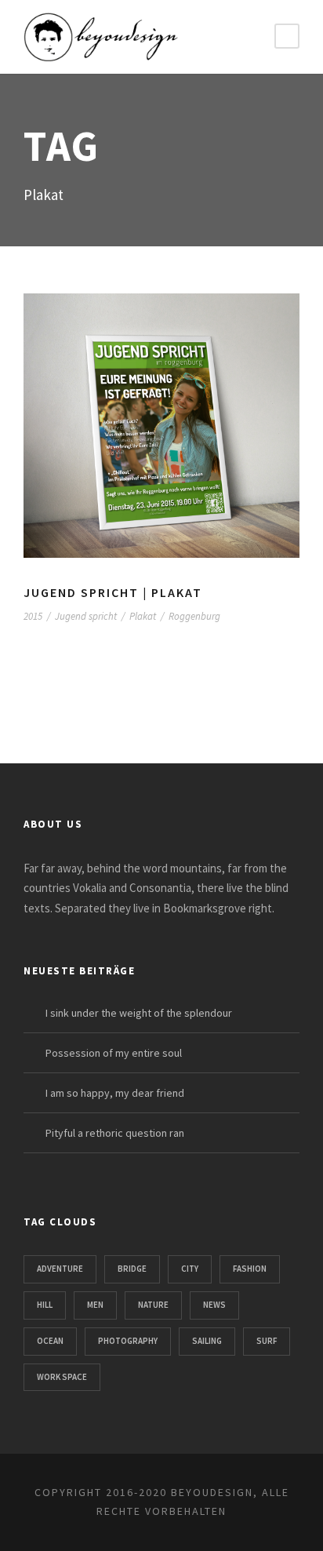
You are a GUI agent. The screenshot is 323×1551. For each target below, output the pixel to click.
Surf (266, 1340)
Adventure (60, 1268)
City (189, 1268)
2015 (33, 616)
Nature (153, 1304)
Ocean (50, 1340)
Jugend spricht (86, 616)
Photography (128, 1340)
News (214, 1304)
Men (95, 1304)
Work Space (62, 1376)
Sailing (207, 1340)
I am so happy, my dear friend (114, 1093)
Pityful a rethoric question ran (114, 1133)
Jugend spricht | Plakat (113, 592)
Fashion (250, 1268)
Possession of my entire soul (113, 1053)
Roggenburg (194, 616)
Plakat (142, 616)
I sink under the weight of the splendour (138, 1013)
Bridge (132, 1268)
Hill (45, 1304)
